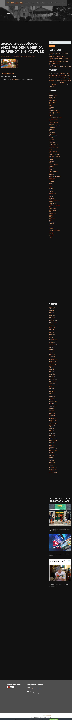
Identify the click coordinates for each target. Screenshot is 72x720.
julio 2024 (51, 347)
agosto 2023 (52, 366)
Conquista (51, 124)
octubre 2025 (52, 324)
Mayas (50, 190)
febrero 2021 (52, 415)
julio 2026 (51, 309)
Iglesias (51, 173)
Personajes (51, 206)
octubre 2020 (52, 422)
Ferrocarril (67, 78)
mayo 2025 (51, 330)
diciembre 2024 (53, 339)
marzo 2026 (52, 315)
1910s (58, 75)
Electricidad (52, 132)
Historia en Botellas (54, 171)
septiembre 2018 (53, 454)
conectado (15, 79)
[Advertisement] (36, 31)
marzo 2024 (52, 354)
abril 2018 (51, 460)
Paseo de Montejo (67, 82)
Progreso (54, 84)
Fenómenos (52, 142)
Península (50, 84)
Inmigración (52, 178)
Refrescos (51, 211)
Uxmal (66, 84)
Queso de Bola (52, 210)
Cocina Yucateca (56, 78)
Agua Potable (57, 77)
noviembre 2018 (53, 450)
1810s (59, 73)
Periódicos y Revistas (54, 205)
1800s (57, 73)
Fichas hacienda (51, 80)
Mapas (50, 186)
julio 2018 (51, 455)
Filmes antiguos (53, 151)
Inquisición (52, 179)
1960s (50, 77)
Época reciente (53, 136)
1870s (68, 73)
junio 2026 (51, 310)
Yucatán (51, 87)
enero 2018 (51, 465)
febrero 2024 (52, 356)
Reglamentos (52, 213)
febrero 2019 (52, 447)
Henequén (51, 168)
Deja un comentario (29, 56)
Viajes (69, 84)
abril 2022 (51, 393)
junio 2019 (51, 443)
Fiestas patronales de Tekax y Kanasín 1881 (59, 58)
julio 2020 (51, 427)
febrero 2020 (52, 435)
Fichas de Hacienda (54, 147)
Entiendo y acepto (53, 719)
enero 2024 (51, 357)
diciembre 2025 (53, 320)
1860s (66, 73)
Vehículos (51, 235)
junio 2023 (51, 369)
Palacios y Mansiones (54, 200)
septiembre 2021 (53, 405)
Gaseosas (56, 80)
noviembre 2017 (53, 469)
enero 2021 (51, 417)
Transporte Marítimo (54, 230)
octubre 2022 (52, 383)
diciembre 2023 (53, 359)
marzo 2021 (52, 413)
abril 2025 (51, 332)
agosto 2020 (52, 425)
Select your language (30, 2)
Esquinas (51, 139)
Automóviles (52, 97)
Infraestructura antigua (55, 176)
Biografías (51, 104)
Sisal (60, 84)
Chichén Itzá (51, 78)
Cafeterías (51, 107)
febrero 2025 (52, 336)
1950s (69, 75)
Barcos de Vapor (53, 100)
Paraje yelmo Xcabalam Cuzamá (57, 56)
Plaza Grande (52, 208)
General (51, 159)
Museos (51, 195)
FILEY (50, 149)
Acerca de (57, 2)
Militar (51, 191)
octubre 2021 (52, 403)
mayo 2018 (51, 459)
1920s (61, 75)
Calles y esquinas (53, 110)
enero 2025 (51, 337)
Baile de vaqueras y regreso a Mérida (58, 61)
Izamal (50, 82)
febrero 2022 (52, 396)
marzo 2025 (52, 334)
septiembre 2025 (53, 325)
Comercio (51, 120)
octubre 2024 (52, 342)
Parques (51, 201)
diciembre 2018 (53, 449)
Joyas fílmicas (50, 2)
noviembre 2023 (53, 361)
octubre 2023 (52, 363)
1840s (61, 73)
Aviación (61, 77)
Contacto (64, 2)
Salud (50, 220)
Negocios (51, 198)
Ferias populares (53, 144)
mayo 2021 (51, 410)
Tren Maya (51, 233)
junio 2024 (51, 349)
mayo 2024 (51, 351)
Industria (51, 174)
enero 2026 (51, 319)
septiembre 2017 (53, 472)
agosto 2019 (52, 442)
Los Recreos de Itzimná (55, 82)
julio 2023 (51, 368)
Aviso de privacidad (47, 715)
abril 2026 (51, 314)
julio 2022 (51, 388)
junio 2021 (51, 408)
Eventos (51, 141)
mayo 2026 (51, 312)
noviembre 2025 (53, 322)
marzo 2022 (52, 395)
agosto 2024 (52, 346)
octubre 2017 (52, 470)
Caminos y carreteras (54, 112)
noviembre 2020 (53, 420)
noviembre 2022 (53, 381)
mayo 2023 (51, 371)
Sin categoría (52, 222)
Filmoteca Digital (41, 2)
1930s (64, 75)
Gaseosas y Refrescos (54, 156)
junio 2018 (51, 457)
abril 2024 (51, 352)
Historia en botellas (64, 80)
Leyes (50, 183)
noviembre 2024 (53, 341)
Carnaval (51, 114)
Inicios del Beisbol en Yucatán (56, 60)
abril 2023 (51, 373)
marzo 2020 (52, 433)
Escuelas (51, 137)
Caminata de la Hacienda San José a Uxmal (60, 66)
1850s (64, 73)
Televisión (51, 227)
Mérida (62, 82)
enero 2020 (52, 437)
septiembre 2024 (53, 344)
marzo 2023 (52, 374)
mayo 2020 (51, 430)
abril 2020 (51, 432)
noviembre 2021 (53, 401)
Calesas (51, 109)
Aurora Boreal (52, 93)
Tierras (51, 228)
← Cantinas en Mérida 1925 (7, 73)
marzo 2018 (52, 462)
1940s (67, 75)
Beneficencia (52, 102)
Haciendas (59, 80)
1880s (50, 75)
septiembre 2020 (53, 423)
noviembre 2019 (53, 440)
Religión (58, 84)
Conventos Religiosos (54, 125)
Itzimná (69, 80)
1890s (52, 75)
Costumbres (52, 127)
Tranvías (63, 84)
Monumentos (52, 193)
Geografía (51, 161)
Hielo (50, 169)
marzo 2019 (52, 445)
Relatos (51, 215)
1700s (54, 73)
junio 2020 (51, 428)
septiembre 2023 (53, 364)
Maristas (51, 188)
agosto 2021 (52, 406)
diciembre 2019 (53, 438)
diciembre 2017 (53, 467)
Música (51, 196)
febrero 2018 (52, 464)
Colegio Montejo (61, 78)
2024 (54, 77)
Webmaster (16, 56)
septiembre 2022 (53, 384)
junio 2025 (51, 329)
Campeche (64, 77)
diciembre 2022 (53, 379)
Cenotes (51, 115)
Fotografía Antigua (54, 152)
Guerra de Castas (53, 164)
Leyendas (51, 181)
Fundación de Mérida (54, 154)
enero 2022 (51, 398)
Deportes (51, 129)
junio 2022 (51, 390)
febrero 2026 (52, 317)
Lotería (51, 185)
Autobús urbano (53, 95)
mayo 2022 (51, 391)
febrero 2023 (52, 376)
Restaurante (52, 218)
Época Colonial (53, 134)
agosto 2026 (52, 307)
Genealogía (52, 158)
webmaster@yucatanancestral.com (34, 688)
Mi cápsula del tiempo (54, 63)
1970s (52, 77)
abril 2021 (51, 411)
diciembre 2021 (53, 400)
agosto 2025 (52, 327)
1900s (55, 75)
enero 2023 (51, 378)
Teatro (50, 225)
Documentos (52, 131)
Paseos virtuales (53, 203)
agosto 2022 (52, 386)
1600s (52, 73)
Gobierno (51, 163)
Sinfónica (51, 223)
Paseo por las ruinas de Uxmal (56, 65)
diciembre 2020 (53, 418)
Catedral (68, 77)
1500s (50, 73)
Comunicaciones (53, 122)
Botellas (51, 105)
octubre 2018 (52, 452)
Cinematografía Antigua (55, 117)
